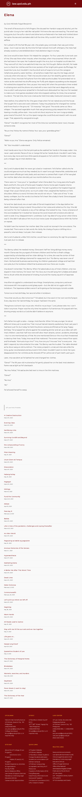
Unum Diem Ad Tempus (13, 460)
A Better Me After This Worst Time (17, 570)
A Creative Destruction (13, 415)
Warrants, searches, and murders (16, 673)
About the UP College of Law (14, 750)
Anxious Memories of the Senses (16, 548)
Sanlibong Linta (10, 430)
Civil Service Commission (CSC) (39, 780)
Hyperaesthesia (10, 555)
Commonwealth (10, 592)
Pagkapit (7, 482)
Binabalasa (8, 666)
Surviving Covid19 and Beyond (15, 437)
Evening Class (9, 423)
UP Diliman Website (35, 752)
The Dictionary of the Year (14, 696)
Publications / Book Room (61, 771)
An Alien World (10, 533)
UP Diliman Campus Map (37, 764)
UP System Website (35, 750)
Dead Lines (8, 578)
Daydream (8, 681)
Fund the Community (12, 496)
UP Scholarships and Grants (62, 780)
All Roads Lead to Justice (13, 622)
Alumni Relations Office (12, 771)
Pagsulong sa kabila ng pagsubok (17, 541)
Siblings (7, 489)
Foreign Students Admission (38, 757)
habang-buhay (9, 474)
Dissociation (9, 467)
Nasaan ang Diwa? (11, 644)
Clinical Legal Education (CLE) (62, 757)
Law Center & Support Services (15, 773)
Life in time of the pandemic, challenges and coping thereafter (28, 526)
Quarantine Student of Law (14, 651)
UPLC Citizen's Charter (36, 783)
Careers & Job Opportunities (14, 780)
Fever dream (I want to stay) (15, 688)
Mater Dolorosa (10, 585)
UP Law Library (57, 773)
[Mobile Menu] (75, 4)
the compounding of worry (14, 445)
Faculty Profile (9, 769)
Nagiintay (7, 607)
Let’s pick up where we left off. (16, 600)
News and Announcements (61, 752)
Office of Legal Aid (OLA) (61, 764)
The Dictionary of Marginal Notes (17, 659)
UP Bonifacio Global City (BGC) (39, 755)
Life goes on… (9, 637)
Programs (8, 752)
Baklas (6, 519)
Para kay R (8, 511)
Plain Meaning (9, 452)
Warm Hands (9, 614)
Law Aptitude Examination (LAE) (63, 754)
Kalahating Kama (10, 563)
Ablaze (6, 504)
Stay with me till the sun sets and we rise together (23, 629)
